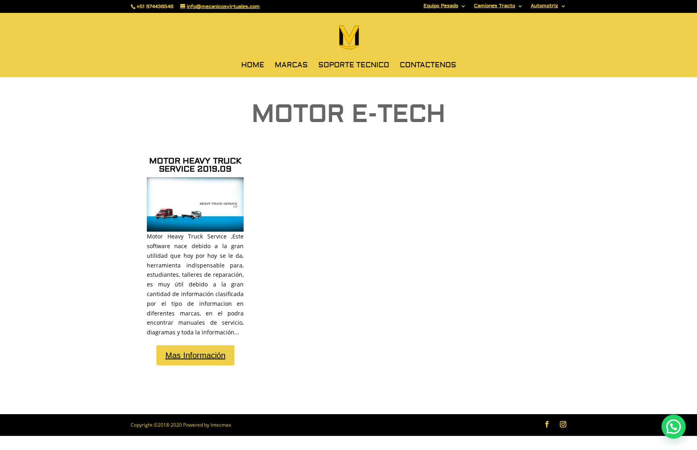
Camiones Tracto (494, 6)
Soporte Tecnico (353, 66)
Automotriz (544, 6)
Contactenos (428, 66)
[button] (674, 427)
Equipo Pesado (441, 6)
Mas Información (195, 355)
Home (252, 66)
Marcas (291, 66)
